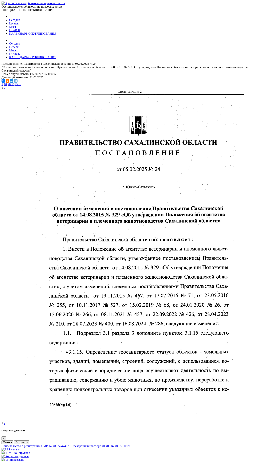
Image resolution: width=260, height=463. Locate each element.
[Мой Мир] (11, 81)
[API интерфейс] (13, 459)
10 (5, 84)
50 (12, 84)
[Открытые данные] (15, 456)
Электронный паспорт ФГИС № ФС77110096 (101, 446)
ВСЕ (18, 84)
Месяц (13, 26)
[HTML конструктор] (16, 452)
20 (9, 84)
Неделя (13, 23)
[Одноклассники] (7, 81)
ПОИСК (14, 30)
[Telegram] (16, 81)
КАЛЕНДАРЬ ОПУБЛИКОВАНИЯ (32, 33)
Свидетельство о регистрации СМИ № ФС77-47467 (35, 446)
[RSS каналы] (11, 449)
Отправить (22, 442)
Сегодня (14, 20)
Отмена (7, 442)
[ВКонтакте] (3, 81)
